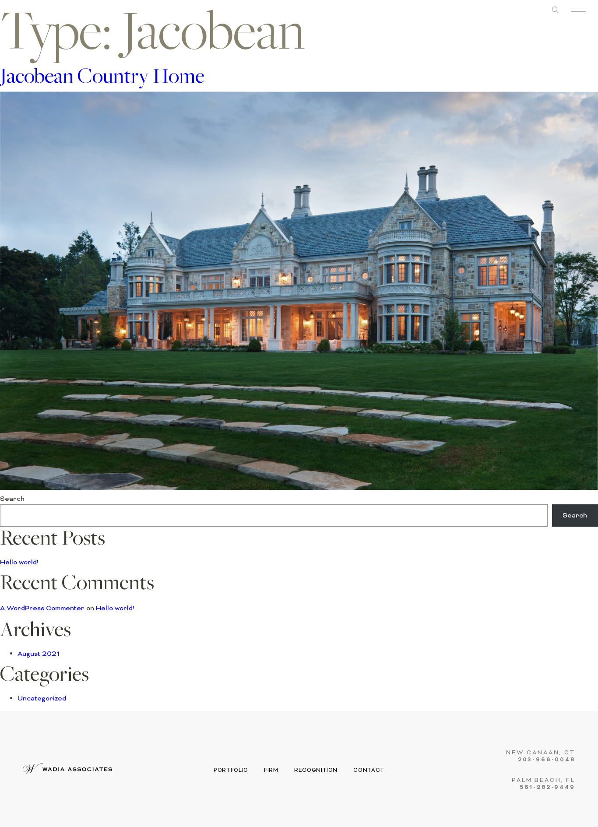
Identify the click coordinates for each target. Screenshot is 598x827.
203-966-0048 (546, 760)
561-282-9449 (547, 787)
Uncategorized (42, 698)
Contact (368, 770)
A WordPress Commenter (42, 608)
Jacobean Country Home (102, 78)
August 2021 (39, 653)
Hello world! (19, 562)
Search (12, 498)
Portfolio (231, 770)
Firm (271, 770)
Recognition (316, 770)
